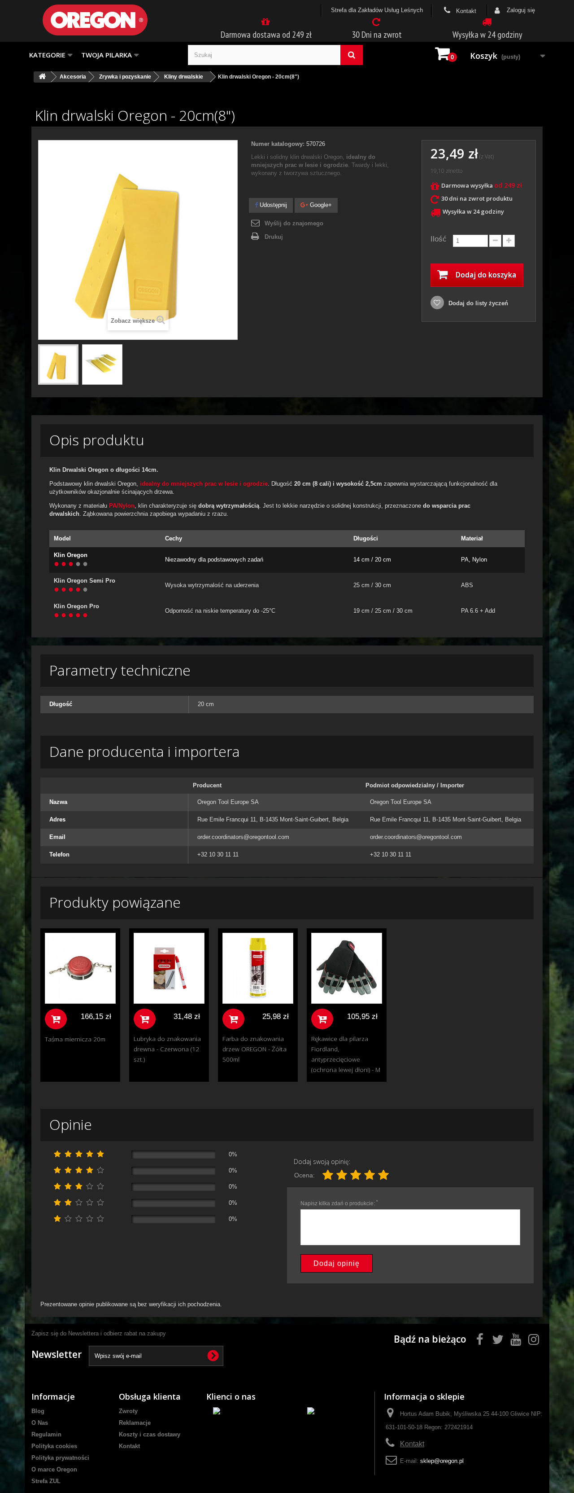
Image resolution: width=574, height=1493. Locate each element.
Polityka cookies (54, 1446)
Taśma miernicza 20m (75, 1039)
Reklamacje (135, 1422)
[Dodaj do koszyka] (56, 1019)
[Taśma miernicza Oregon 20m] (80, 968)
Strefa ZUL (46, 1481)
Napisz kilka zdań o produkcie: (339, 1203)
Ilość (438, 239)
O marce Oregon (54, 1469)
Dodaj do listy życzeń (477, 303)
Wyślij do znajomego (294, 223)
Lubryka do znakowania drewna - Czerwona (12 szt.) (167, 1048)
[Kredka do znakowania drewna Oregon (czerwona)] (169, 968)
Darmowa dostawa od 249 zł (266, 34)
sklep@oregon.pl (442, 1461)
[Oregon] (110, 19)
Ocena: (304, 1175)
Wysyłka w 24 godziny (487, 34)
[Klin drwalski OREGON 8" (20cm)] (58, 364)
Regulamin (46, 1434)
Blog (37, 1411)
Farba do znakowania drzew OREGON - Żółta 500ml (254, 1048)
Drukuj (274, 236)
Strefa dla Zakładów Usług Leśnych (377, 10)
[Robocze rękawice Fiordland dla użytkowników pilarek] (346, 968)
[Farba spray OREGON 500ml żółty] (257, 968)
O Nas (39, 1422)
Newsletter (56, 1354)
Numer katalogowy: (277, 144)
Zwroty (128, 1411)
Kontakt (465, 11)
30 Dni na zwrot (377, 34)
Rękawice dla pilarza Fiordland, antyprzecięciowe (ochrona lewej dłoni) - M (345, 1054)
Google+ (320, 205)
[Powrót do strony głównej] (42, 77)
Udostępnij (272, 205)
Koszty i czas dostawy (149, 1434)
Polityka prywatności (60, 1457)
